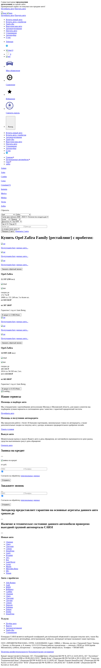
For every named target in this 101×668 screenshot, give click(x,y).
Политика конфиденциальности (14, 652)
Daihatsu (9, 607)
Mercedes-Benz (12, 569)
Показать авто (8, 231)
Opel (8, 162)
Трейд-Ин (10, 24)
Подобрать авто (7, 9)
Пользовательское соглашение (41, 652)
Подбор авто (11, 623)
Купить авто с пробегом (16, 22)
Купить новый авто (14, 20)
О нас (8, 37)
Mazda (8, 566)
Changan (9, 542)
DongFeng (10, 551)
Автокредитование (14, 28)
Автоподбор (11, 35)
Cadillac (9, 592)
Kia (7, 560)
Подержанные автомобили (17, 159)
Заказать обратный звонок (12, 269)
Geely (8, 553)
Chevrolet (10, 546)
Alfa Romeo (11, 583)
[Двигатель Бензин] (6, 221)
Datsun (8, 609)
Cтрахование (11, 632)
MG (7, 571)
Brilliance (9, 589)
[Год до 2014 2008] (13, 224)
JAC (7, 558)
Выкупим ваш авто (14, 26)
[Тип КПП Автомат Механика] (17, 221)
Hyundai (9, 555)
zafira (8, 164)
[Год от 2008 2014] (5, 224)
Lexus (8, 564)
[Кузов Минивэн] (6, 219)
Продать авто (20, 9)
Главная (9, 157)
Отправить (6, 480)
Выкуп (9, 626)
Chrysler (9, 600)
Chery (8, 544)
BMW (8, 587)
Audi (8, 585)
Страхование (11, 33)
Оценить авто (7, 445)
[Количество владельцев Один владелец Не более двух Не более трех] (38, 217)
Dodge (8, 612)
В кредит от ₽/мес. (11, 315)
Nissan (8, 573)
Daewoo (9, 605)
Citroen (9, 549)
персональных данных (30, 476)
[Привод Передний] (16, 219)
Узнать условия (7, 429)
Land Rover (10, 562)
